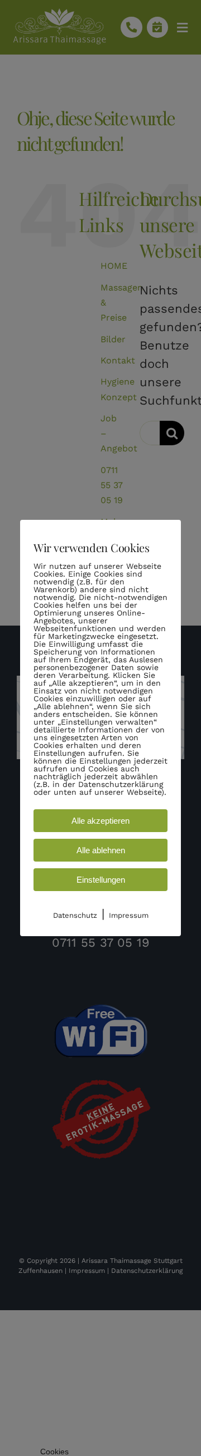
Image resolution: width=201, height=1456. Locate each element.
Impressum (129, 915)
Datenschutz (75, 915)
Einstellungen (100, 879)
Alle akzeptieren (100, 820)
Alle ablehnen (100, 850)
